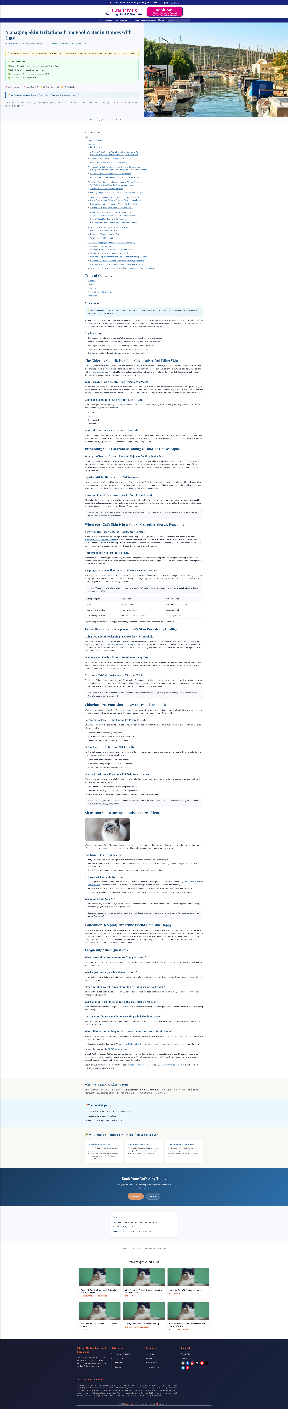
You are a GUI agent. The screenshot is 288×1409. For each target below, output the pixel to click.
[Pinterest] (187, 1368)
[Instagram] (192, 1363)
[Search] (188, 20)
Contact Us (162, 1248)
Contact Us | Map (148, 20)
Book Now (135, 1196)
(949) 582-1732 (171, 2)
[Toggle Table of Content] (86, 137)
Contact (149, 1358)
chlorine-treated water (98, 372)
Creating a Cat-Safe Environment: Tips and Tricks (111, 207)
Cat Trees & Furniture (120, 1354)
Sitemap (184, 1358)
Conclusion (92, 296)
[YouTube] (202, 1363)
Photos (136, 20)
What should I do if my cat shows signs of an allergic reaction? (117, 260)
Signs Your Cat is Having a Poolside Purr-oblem (108, 227)
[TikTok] (206, 1363)
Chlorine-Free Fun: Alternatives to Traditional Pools (110, 212)
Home (100, 20)
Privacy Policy (136, 1248)
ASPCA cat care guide (117, 1049)
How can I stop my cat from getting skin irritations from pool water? (119, 257)
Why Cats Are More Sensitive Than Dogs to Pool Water (114, 155)
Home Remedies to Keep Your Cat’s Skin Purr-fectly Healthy (113, 197)
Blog (91, 120)
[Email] (183, 1363)
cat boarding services (139, 1065)
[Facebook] (187, 1363)
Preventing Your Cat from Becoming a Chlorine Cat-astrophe (114, 167)
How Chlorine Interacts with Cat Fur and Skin (109, 162)
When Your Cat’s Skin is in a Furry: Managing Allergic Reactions (115, 182)
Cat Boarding (117, 1367)
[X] (197, 1363)
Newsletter (185, 1354)
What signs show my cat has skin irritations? (109, 253)
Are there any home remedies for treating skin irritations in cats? (117, 264)
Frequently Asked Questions (100, 246)
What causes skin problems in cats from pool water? (112, 249)
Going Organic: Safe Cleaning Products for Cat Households (115, 200)
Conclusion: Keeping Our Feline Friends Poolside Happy (111, 242)
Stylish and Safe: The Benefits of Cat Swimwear (110, 173)
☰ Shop (161, 20)
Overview (92, 144)
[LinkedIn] (183, 1368)
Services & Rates (123, 20)
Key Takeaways (97, 147)
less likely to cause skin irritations (118, 644)
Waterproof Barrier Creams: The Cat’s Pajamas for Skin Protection (118, 170)
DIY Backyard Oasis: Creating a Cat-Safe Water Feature (114, 223)
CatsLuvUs (129, 1404)
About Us (109, 20)
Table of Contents (95, 140)
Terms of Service (150, 1248)
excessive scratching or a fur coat (100, 540)
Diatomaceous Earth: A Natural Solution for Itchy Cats (113, 204)
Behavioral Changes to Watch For (104, 234)
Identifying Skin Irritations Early (103, 230)
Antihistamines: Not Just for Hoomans (106, 189)
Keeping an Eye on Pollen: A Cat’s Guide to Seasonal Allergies (116, 192)
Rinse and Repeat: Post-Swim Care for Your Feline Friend (114, 177)
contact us (180, 1065)
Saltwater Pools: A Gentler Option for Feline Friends (112, 215)
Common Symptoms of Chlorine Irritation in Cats (111, 158)
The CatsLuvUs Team (16, 44)
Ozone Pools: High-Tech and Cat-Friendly (108, 219)
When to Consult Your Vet (101, 238)
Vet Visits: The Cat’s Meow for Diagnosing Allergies (112, 185)
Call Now (153, 1196)
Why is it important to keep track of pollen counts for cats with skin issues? (122, 268)
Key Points (92, 284)
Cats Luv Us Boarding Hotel (132, 1044)
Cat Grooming (117, 1358)
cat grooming (168, 1044)
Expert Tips (92, 288)
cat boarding (153, 1044)
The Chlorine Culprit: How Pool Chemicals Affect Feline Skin (113, 152)
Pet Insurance (117, 1362)
